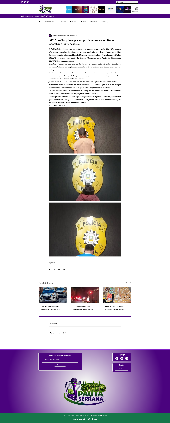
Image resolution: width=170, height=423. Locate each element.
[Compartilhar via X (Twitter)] (54, 269)
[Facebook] (22, 2)
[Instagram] (28, 2)
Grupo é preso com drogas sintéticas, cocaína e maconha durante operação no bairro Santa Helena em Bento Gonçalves (116, 308)
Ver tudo (128, 283)
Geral (83, 22)
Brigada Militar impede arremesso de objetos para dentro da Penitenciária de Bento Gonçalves (51, 308)
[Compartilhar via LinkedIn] (59, 269)
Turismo (62, 22)
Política (93, 22)
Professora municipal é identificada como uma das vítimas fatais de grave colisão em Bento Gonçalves (84, 308)
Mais (103, 22)
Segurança (52, 263)
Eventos (73, 22)
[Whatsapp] (25, 2)
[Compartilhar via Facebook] (49, 269)
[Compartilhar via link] (64, 269)
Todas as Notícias (47, 22)
